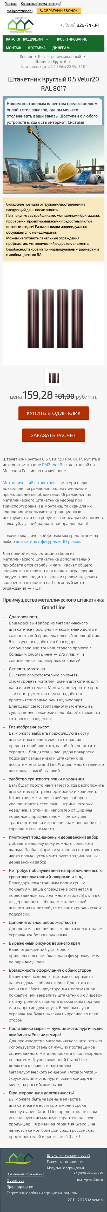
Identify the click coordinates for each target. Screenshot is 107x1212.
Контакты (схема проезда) (41, 4)
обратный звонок (60, 11)
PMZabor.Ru (53, 464)
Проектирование (20, 1186)
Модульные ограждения (66, 1168)
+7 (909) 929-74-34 (88, 1173)
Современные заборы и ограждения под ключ (42, 1193)
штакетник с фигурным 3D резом (48, 541)
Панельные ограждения (65, 1162)
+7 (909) (79, 25)
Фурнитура (15, 1180)
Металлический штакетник (29, 482)
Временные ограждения (25, 1174)
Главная (11, 4)
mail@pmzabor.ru (19, 11)
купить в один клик (54, 413)
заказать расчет (53, 435)
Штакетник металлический (68, 1155)
